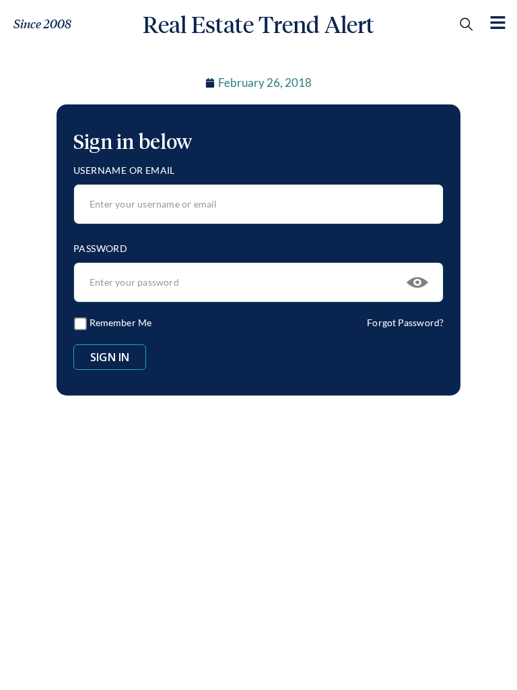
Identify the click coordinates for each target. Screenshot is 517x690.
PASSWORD (100, 248)
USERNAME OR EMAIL (124, 170)
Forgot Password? (405, 322)
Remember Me (119, 322)
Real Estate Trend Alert (258, 25)
